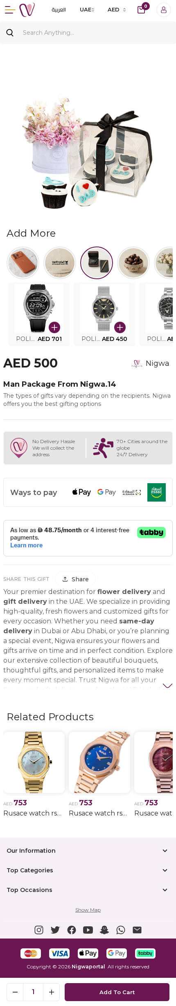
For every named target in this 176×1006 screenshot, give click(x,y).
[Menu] (10, 10)
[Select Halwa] (133, 262)
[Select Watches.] (96, 262)
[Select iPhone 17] (23, 262)
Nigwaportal (88, 966)
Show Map (88, 910)
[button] (39, 314)
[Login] (163, 9)
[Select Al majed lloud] (59, 262)
